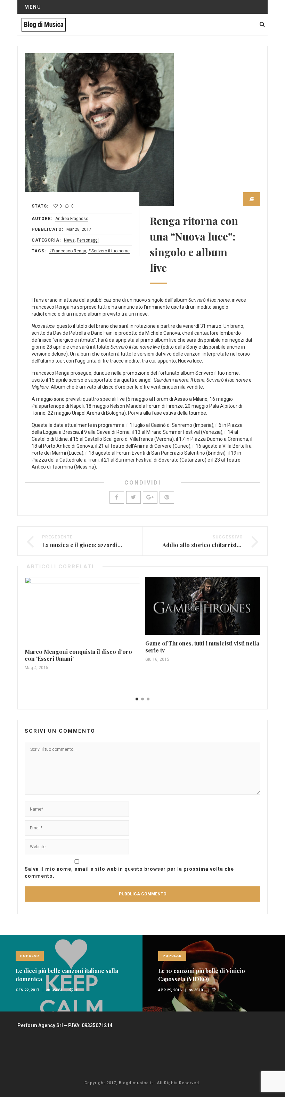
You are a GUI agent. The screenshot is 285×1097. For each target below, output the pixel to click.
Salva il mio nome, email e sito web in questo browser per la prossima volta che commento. (129, 872)
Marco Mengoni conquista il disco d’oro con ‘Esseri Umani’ (78, 655)
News (69, 240)
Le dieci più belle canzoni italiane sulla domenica (67, 975)
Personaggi (88, 240)
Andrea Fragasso (71, 218)
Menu (32, 7)
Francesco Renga (69, 251)
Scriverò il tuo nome (110, 251)
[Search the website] (262, 24)
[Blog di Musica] (43, 24)
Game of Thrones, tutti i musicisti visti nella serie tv (202, 647)
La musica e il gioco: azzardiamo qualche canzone (109, 544)
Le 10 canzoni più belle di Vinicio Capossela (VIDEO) (201, 975)
